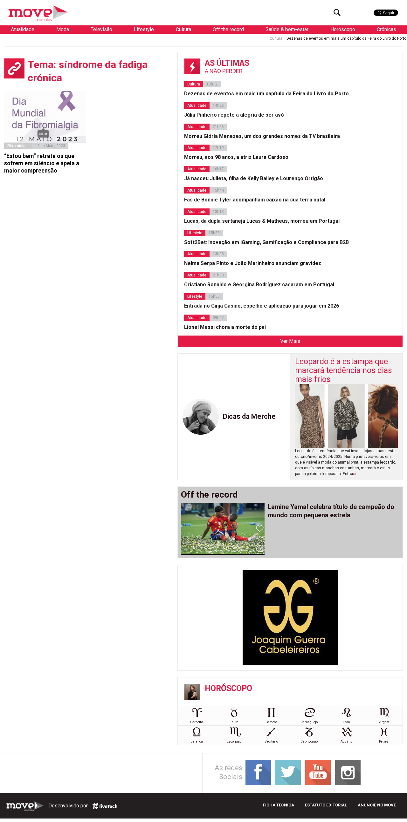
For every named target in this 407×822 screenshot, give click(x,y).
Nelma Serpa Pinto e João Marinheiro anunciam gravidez (252, 263)
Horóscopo (342, 29)
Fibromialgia (18, 146)
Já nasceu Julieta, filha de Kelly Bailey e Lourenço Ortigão (253, 178)
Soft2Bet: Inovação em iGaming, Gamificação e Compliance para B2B (266, 242)
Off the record (228, 29)
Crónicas (386, 29)
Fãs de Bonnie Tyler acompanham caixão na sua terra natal (254, 200)
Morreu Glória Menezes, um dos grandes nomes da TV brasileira (262, 136)
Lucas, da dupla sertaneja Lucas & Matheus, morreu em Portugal (262, 221)
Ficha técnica (278, 805)
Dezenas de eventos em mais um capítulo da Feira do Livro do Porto (329, 38)
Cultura (183, 29)
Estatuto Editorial (326, 805)
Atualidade (22, 29)
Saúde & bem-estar (287, 29)
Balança (196, 741)
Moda (62, 29)
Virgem (384, 722)
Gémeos (272, 722)
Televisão (101, 29)
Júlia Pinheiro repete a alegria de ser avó (234, 115)
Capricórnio (309, 741)
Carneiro (196, 722)
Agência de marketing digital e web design (105, 806)
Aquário (346, 741)
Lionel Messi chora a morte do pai (225, 327)
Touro (234, 722)
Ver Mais (290, 341)
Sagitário (271, 741)
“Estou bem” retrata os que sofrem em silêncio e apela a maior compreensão (41, 163)
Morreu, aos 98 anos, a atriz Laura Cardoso (236, 157)
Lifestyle (144, 29)
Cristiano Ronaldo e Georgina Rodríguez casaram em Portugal (259, 285)
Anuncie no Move (377, 805)
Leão (346, 722)
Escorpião (234, 741)
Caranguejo (309, 722)
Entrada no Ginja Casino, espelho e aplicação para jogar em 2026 (261, 306)
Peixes (384, 741)
